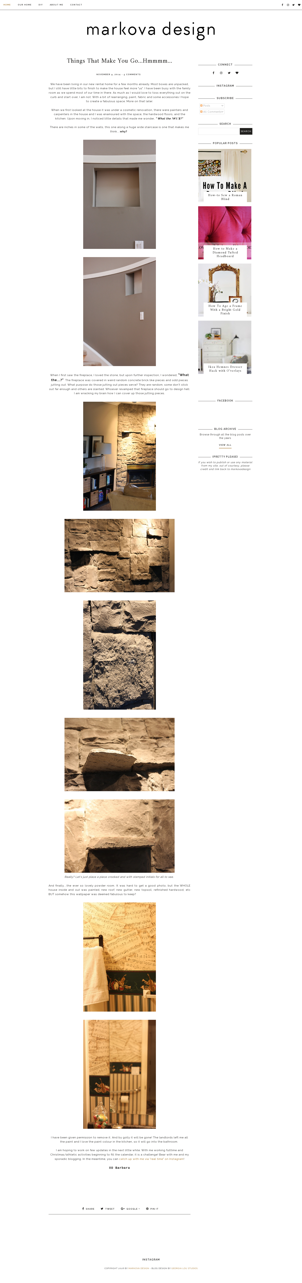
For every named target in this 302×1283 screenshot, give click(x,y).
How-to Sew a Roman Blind (225, 197)
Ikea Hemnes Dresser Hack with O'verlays (225, 369)
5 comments (132, 74)
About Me (56, 5)
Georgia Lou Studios (184, 1268)
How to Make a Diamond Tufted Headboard (225, 252)
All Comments (212, 111)
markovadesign (240, 469)
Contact (76, 5)
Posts (206, 105)
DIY (41, 5)
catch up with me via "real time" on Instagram (151, 1159)
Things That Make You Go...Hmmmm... (119, 61)
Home (7, 5)
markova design (138, 1268)
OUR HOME (25, 5)
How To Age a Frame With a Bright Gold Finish (225, 309)
